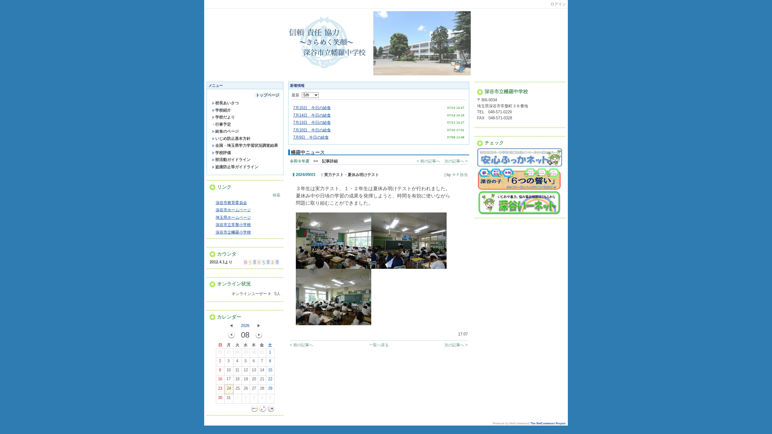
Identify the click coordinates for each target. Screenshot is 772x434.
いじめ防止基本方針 (233, 138)
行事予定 (223, 124)
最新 (297, 95)
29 (246, 352)
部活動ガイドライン (233, 159)
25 (238, 388)
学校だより (225, 117)
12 (246, 370)
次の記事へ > (456, 161)
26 (220, 352)
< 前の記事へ (428, 161)
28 (237, 352)
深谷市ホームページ (233, 210)
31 (262, 352)
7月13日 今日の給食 (312, 122)
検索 (276, 195)
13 (254, 370)
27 (228, 352)
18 (237, 379)
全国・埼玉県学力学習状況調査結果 (246, 145)
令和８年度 (299, 161)
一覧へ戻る (379, 345)
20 (254, 379)
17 (228, 378)
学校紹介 (223, 110)
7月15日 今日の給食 (312, 107)
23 (220, 388)
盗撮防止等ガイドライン (236, 167)
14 (262, 370)
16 (220, 379)
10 (228, 370)
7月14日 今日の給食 (312, 115)
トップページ (267, 95)
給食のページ (227, 131)
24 (229, 388)
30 (254, 352)
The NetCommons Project (547, 423)
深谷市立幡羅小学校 (233, 232)
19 (246, 379)
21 (262, 379)
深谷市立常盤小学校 (233, 224)
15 (270, 370)
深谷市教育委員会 (231, 202)
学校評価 (223, 152)
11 (237, 370)
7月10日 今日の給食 (312, 130)
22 (270, 379)
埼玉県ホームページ (233, 217)
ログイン (558, 4)
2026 (245, 325)
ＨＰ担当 (460, 174)
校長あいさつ (227, 103)
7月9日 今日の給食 (311, 137)
